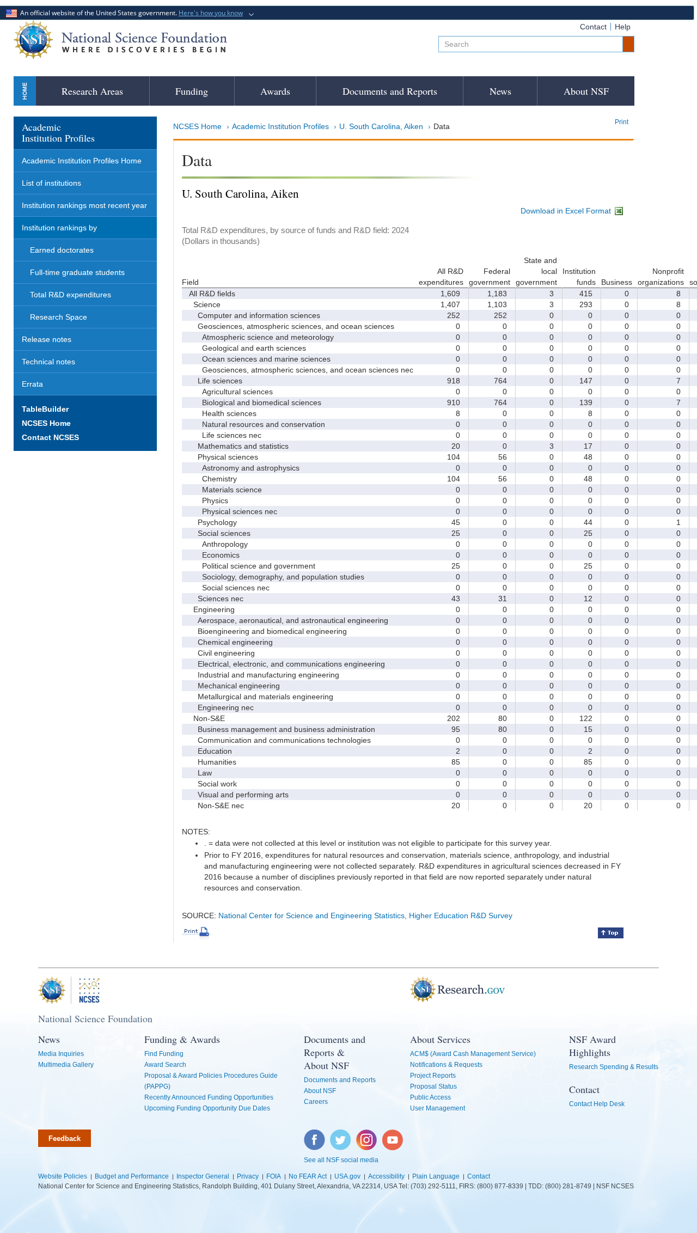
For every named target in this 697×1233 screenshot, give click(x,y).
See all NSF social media (341, 1160)
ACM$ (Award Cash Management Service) (473, 1054)
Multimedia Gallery (66, 1065)
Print (621, 122)
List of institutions (51, 183)
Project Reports (433, 1075)
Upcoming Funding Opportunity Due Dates (207, 1108)
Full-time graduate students (77, 272)
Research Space (58, 317)
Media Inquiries (61, 1054)
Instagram (367, 1135)
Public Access (430, 1097)
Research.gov (404, 990)
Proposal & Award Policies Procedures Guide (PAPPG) (211, 1081)
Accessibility (386, 1176)
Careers (316, 1102)
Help (623, 26)
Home (24, 90)
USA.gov (347, 1176)
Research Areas (92, 90)
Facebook (315, 1135)
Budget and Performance (132, 1176)
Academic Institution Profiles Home (82, 160)
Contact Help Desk (597, 1104)
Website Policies (62, 1176)
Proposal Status (433, 1086)
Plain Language (436, 1176)
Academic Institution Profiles (280, 126)
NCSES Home (197, 126)
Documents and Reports (390, 90)
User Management (437, 1108)
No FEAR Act (308, 1176)
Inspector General (202, 1176)
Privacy (248, 1176)
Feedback (64, 1138)
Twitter (339, 1135)
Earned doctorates (62, 250)
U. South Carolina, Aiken (381, 126)
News (500, 90)
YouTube (393, 1135)
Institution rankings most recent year (84, 205)
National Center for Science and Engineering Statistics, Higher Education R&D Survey (365, 915)
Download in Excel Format (567, 210)
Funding (191, 90)
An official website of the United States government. (130, 12)
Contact (593, 26)
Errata (32, 384)
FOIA (273, 1176)
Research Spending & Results (613, 1067)
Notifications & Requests (446, 1065)
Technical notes (48, 361)
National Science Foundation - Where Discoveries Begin (120, 39)
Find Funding (164, 1054)
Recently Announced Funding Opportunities (208, 1097)
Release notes (46, 339)
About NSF (586, 90)
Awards (275, 90)
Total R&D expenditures (70, 294)
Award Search (165, 1065)
